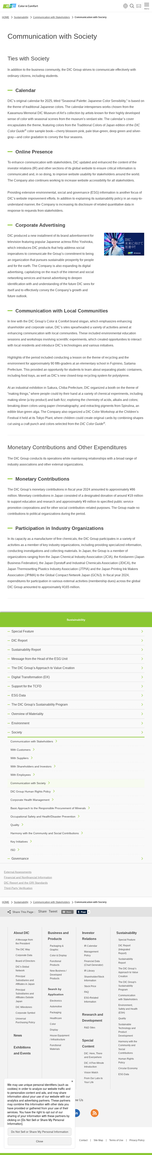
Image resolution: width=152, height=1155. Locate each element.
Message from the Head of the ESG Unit (39, 658)
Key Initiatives (19, 841)
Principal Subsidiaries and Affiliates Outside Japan (25, 995)
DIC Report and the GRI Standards (26, 882)
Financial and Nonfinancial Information (28, 877)
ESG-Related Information (91, 999)
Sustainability (76, 619)
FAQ (86, 992)
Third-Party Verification (18, 888)
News (18, 1035)
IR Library (89, 970)
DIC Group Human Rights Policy (30, 791)
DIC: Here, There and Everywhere (93, 1055)
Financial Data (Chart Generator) (93, 963)
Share (42, 911)
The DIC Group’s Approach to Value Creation (43, 668)
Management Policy (91, 953)
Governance (20, 858)
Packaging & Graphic (57, 948)
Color (53, 1024)
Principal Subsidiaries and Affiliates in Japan (25, 980)
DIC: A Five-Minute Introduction (94, 1065)
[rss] (95, 1113)
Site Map (98, 1140)
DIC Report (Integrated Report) (124, 949)
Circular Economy (128, 1068)
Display (54, 1029)
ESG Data (18, 695)
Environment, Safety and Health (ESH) (128, 1009)
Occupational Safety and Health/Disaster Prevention (42, 816)
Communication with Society (28, 783)
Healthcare (56, 1018)
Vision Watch (91, 1072)
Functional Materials (55, 1047)
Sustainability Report (26, 649)
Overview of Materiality (27, 714)
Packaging (55, 1012)
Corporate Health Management (29, 799)
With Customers (20, 749)
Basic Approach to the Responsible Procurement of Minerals (48, 808)
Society (16, 732)
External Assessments (17, 872)
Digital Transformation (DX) (30, 677)
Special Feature (22, 631)
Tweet (53, 911)
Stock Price (90, 986)
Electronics (56, 1000)
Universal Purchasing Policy (25, 1020)
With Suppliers (19, 758)
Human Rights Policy (126, 1060)
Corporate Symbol (25, 1012)
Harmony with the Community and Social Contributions (44, 833)
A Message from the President (24, 941)
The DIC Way (23, 949)
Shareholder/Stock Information (94, 978)
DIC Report (19, 640)
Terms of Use (116, 1140)
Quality (14, 824)
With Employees (20, 774)
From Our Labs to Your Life (93, 1080)
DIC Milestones (24, 1007)
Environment (20, 723)
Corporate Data (24, 955)
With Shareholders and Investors (30, 766)
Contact (83, 1140)
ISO (12, 849)
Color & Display (58, 955)
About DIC (21, 933)
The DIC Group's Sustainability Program (39, 704)
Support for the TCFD (26, 686)
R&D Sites (89, 1027)
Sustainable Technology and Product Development (127, 1030)
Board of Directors (25, 961)
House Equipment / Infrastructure (59, 1037)
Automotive (56, 1006)
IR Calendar (90, 946)
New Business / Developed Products (58, 974)
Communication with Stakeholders (31, 741)
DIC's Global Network (22, 968)
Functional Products (55, 963)
